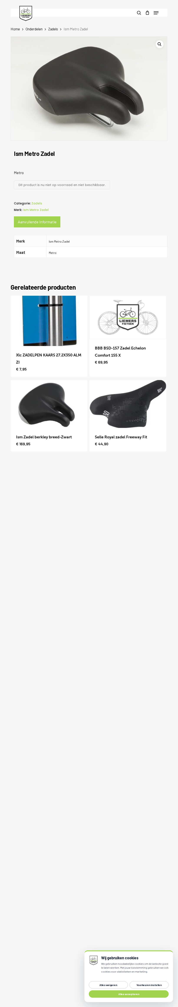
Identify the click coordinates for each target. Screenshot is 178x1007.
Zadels (53, 29)
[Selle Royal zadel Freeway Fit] (127, 404)
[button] (156, 13)
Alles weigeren (108, 984)
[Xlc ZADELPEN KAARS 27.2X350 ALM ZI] (49, 321)
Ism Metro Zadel (36, 210)
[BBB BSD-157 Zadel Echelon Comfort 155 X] (127, 317)
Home (15, 29)
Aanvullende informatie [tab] (37, 221)
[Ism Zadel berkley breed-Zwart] (49, 404)
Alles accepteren (128, 994)
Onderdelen (34, 29)
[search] (139, 12)
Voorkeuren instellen (149, 984)
